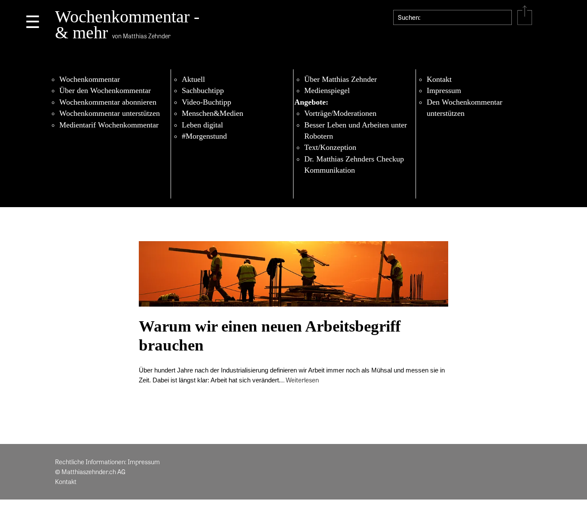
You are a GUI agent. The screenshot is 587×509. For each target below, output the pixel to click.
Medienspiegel (327, 90)
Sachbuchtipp (203, 90)
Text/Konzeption (330, 147)
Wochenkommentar (89, 79)
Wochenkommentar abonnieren (107, 102)
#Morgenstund (204, 136)
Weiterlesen (302, 380)
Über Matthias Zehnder (340, 79)
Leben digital (202, 125)
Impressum (444, 90)
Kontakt (439, 79)
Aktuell (193, 79)
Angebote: (311, 102)
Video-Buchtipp (206, 102)
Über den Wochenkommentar (105, 90)
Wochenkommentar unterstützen (109, 113)
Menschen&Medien (212, 113)
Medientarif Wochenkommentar (109, 125)
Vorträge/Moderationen (340, 113)
